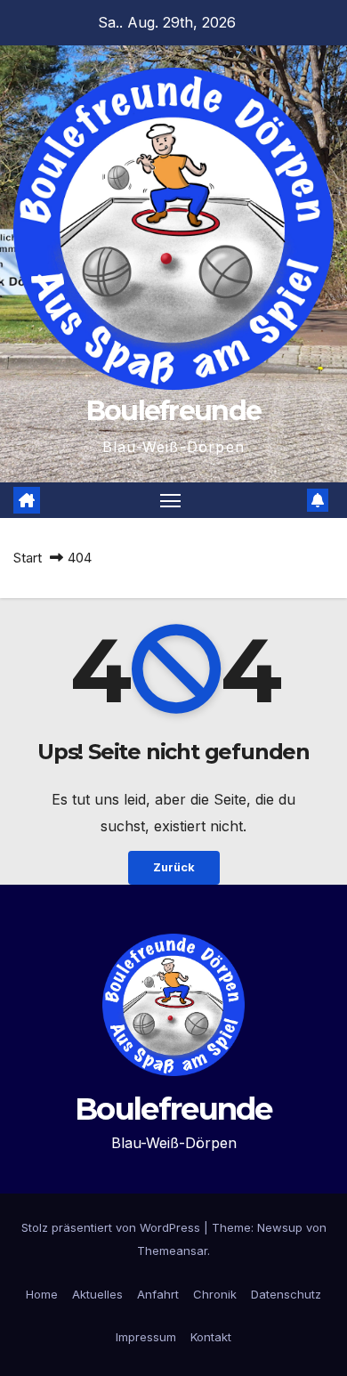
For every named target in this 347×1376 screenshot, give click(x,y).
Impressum (146, 1337)
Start (27, 557)
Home (42, 1294)
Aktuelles (97, 1294)
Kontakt (210, 1337)
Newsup (280, 1227)
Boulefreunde (174, 410)
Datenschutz (286, 1294)
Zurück (174, 867)
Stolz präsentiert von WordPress (112, 1227)
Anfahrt (158, 1294)
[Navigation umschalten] (170, 500)
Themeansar (172, 1250)
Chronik (215, 1294)
